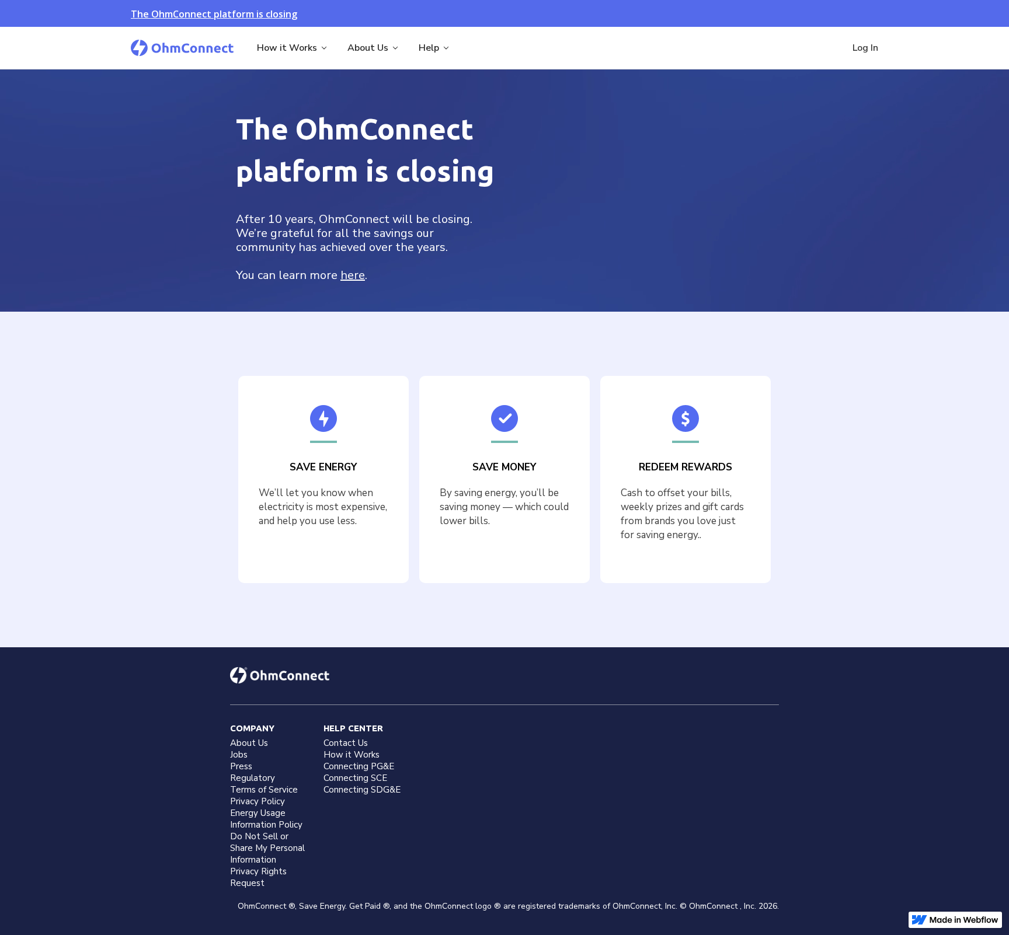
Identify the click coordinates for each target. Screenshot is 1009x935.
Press (241, 766)
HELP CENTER (353, 728)
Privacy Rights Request (258, 877)
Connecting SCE (355, 778)
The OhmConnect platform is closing (214, 14)
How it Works (351, 754)
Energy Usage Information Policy (266, 819)
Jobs (239, 754)
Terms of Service (264, 790)
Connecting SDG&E (362, 790)
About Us (249, 743)
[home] (182, 48)
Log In (865, 47)
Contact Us (345, 743)
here (352, 275)
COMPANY (252, 728)
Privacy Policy (257, 801)
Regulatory (252, 778)
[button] (293, 48)
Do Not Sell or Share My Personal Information (267, 848)
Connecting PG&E (358, 766)
